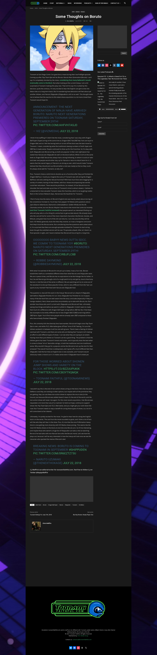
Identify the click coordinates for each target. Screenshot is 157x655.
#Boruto (80, 243)
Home (45, 3)
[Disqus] (61, 559)
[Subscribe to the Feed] (112, 72)
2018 (36, 8)
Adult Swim (38, 505)
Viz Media (81, 505)
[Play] (100, 109)
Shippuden (67, 505)
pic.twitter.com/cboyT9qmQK (55, 372)
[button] (125, 3)
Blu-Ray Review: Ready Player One (83, 515)
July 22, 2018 (69, 131)
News (69, 3)
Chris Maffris (70, 21)
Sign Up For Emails (101, 3)
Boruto (44, 505)
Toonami (82, 11)
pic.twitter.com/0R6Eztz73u (54, 453)
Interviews (78, 3)
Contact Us (115, 3)
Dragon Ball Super (53, 505)
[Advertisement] (61, 489)
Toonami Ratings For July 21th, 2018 (41, 515)
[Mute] (119, 109)
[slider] (123, 109)
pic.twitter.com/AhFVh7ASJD (55, 125)
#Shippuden (78, 449)
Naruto (61, 505)
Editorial (77, 11)
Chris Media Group (82, 636)
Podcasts (87, 3)
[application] (112, 109)
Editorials (60, 3)
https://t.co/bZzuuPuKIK (62, 368)
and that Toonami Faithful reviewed (44, 210)
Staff (52, 3)
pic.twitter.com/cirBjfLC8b (54, 254)
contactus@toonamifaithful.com (82, 639)
